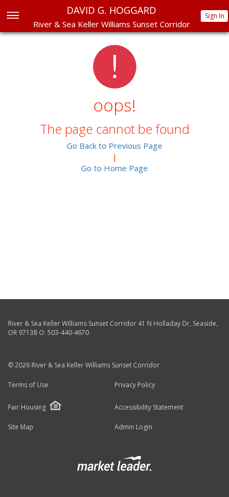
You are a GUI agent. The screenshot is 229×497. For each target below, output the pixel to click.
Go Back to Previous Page (114, 145)
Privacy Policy (134, 385)
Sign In (214, 15)
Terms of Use (28, 385)
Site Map (21, 427)
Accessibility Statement (148, 407)
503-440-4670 (68, 332)
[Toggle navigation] (12, 16)
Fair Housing (27, 407)
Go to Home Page (114, 168)
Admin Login (133, 427)
